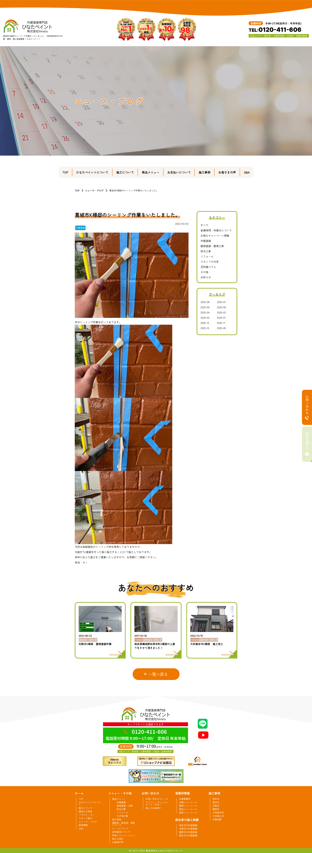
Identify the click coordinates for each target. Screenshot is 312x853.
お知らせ (206, 277)
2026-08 (205, 302)
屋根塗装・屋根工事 (212, 246)
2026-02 (205, 317)
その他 (204, 272)
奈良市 (216, 799)
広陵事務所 (184, 799)
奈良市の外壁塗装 (188, 825)
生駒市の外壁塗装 (188, 828)
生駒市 (216, 805)
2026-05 (221, 307)
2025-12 (205, 323)
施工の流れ (118, 839)
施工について (125, 172)
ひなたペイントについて (92, 172)
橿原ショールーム (188, 805)
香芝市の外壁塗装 (188, 835)
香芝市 (216, 802)
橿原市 (216, 809)
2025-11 (221, 323)
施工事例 (204, 172)
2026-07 (221, 302)
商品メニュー (150, 172)
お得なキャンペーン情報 (215, 235)
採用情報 (83, 825)
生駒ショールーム (188, 802)
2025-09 (221, 328)
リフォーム (207, 256)
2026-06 (205, 307)
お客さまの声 (227, 172)
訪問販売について (121, 832)
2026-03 (221, 312)
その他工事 (122, 816)
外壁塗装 (206, 241)
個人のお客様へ (154, 808)
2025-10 (205, 328)
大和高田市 (218, 812)
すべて (204, 225)
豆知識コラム (208, 267)
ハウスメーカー (87, 815)
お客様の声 (118, 842)
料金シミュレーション (123, 835)
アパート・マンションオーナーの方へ (157, 803)
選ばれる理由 (85, 811)
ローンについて (120, 828)
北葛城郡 (217, 819)
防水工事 (206, 251)
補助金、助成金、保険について (123, 824)
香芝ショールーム (188, 812)
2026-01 (221, 317)
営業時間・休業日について (216, 230)
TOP (65, 172)
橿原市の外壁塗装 (188, 832)
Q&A (247, 172)
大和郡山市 (218, 816)
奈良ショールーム (188, 809)
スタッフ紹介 (85, 818)
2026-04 (205, 312)
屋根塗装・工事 (125, 805)
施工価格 (116, 819)
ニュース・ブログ (94, 190)
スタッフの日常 (210, 262)
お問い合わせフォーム (157, 799)
